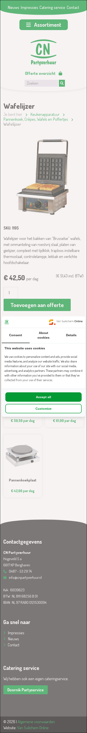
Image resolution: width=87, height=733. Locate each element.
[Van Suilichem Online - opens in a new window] (66, 322)
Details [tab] (71, 335)
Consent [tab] (15, 335)
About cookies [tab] (43, 335)
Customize (43, 408)
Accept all (43, 397)
